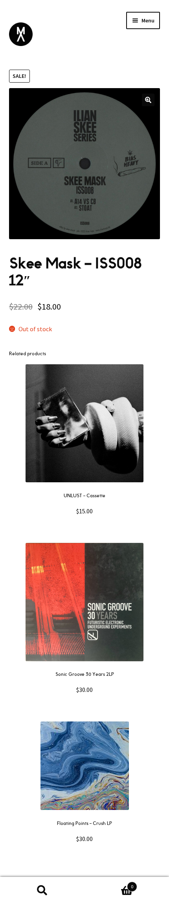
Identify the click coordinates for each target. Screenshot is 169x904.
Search (42, 890)
